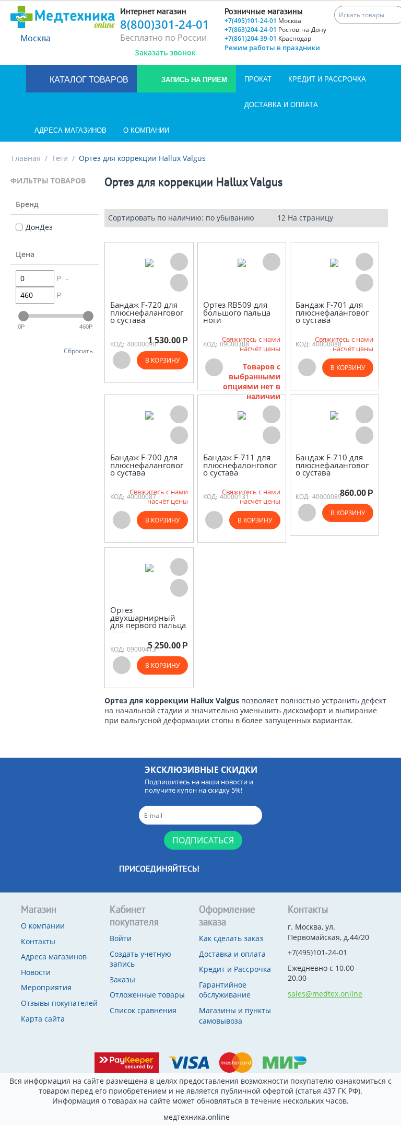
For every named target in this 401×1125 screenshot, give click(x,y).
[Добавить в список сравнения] (179, 283)
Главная (26, 158)
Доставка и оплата (281, 105)
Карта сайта (43, 1019)
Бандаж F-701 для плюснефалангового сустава (332, 312)
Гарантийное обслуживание (225, 990)
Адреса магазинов (70, 130)
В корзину (162, 360)
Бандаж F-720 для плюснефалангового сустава (146, 312)
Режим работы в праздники (272, 47)
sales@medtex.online (325, 994)
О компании (146, 130)
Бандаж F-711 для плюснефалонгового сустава (240, 465)
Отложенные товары (147, 995)
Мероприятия (46, 987)
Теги (60, 158)
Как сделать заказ (231, 938)
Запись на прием (193, 80)
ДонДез (39, 227)
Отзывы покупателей (59, 1003)
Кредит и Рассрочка (327, 79)
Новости (36, 972)
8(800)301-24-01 (164, 24)
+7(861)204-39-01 (268, 38)
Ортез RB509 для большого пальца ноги (236, 312)
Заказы (122, 979)
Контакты (38, 941)
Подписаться (203, 840)
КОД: (117, 344)
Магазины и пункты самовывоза (235, 1015)
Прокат (258, 79)
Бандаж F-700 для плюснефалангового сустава (146, 465)
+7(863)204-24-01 (275, 29)
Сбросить (78, 350)
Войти (121, 938)
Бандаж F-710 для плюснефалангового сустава (332, 465)
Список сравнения (143, 1010)
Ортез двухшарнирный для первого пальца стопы (148, 621)
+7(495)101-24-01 (263, 20)
